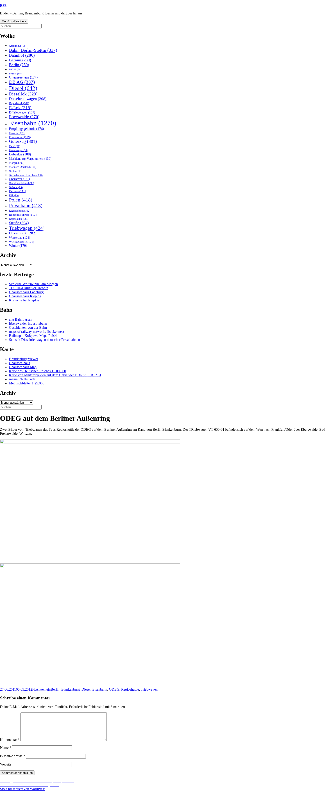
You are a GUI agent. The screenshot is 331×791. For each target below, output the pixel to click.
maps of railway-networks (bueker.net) (36, 331)
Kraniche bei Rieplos (24, 300)
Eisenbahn (32, 123)
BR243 (15, 69)
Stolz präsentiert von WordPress (22, 789)
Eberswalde (24, 116)
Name (5, 747)
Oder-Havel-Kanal (21, 183)
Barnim (20, 60)
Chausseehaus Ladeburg (26, 292)
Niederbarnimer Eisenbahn (26, 175)
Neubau (15, 171)
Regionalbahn (19, 210)
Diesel (23, 88)
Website (5, 764)
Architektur (17, 45)
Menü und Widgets (14, 21)
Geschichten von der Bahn (28, 327)
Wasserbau (19, 237)
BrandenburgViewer (23, 359)
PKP (14, 195)
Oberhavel (19, 179)
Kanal (14, 146)
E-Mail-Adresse (12, 756)
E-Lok (20, 107)
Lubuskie (20, 154)
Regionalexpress (22, 214)
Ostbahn (16, 187)
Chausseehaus (23, 77)
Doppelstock (19, 103)
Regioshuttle (18, 218)
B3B (3, 5)
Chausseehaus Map (22, 367)
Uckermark (22, 233)
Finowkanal (20, 137)
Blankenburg (70, 689)
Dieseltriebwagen (28, 99)
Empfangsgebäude (26, 129)
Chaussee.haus (19, 363)
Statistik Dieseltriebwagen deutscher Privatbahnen (44, 340)
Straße (19, 223)
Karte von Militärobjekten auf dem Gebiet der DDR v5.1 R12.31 (55, 375)
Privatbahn (25, 205)
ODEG (114, 689)
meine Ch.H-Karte (22, 379)
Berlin (19, 64)
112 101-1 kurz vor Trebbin (28, 288)
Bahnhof (22, 55)
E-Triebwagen (22, 112)
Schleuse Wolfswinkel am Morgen (33, 284)
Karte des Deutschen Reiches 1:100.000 (37, 371)
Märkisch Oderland (22, 167)
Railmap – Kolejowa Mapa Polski (33, 336)
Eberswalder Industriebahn (28, 323)
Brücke (15, 73)
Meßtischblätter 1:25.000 (26, 383)
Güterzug (23, 141)
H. (34, 689)
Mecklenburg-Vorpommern (30, 158)
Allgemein (43, 689)
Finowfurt (17, 133)
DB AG (22, 82)
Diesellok (23, 93)
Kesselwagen (18, 150)
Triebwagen (26, 228)
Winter (18, 245)
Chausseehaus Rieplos (25, 296)
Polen (20, 200)
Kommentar (10, 740)
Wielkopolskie (21, 241)
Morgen (16, 162)
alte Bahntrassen (20, 319)
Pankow (17, 191)
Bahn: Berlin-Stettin (33, 50)
